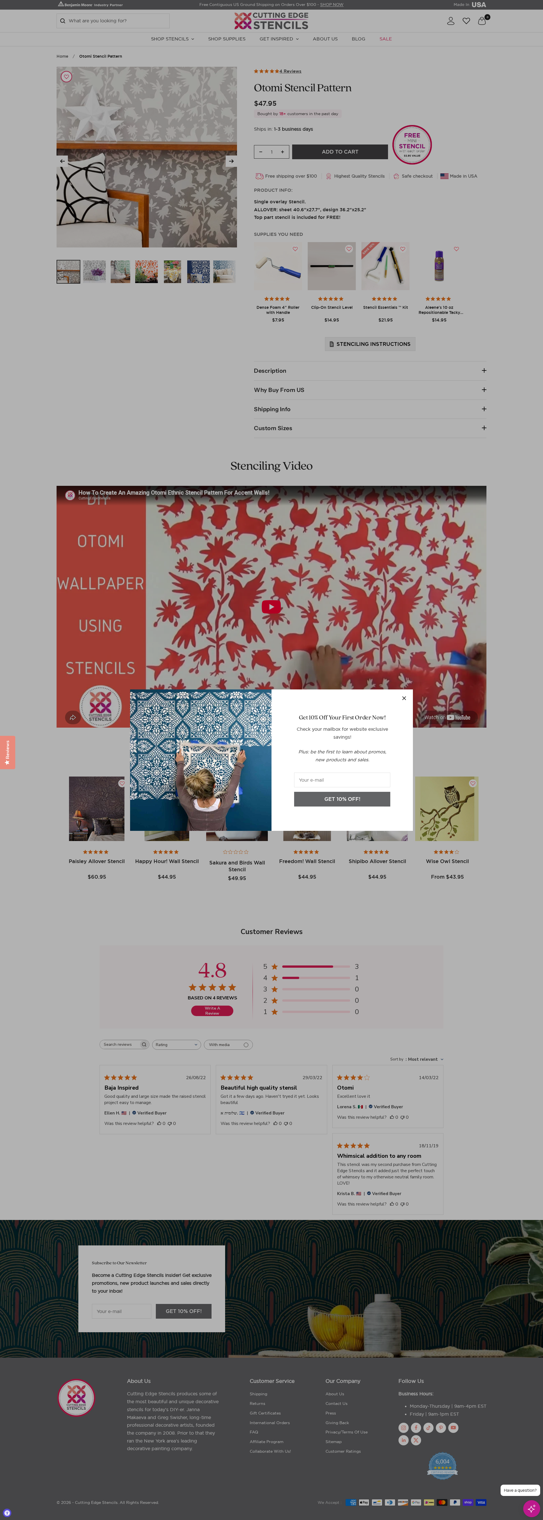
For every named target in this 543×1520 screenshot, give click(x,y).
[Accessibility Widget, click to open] (7, 1513)
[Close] (404, 698)
